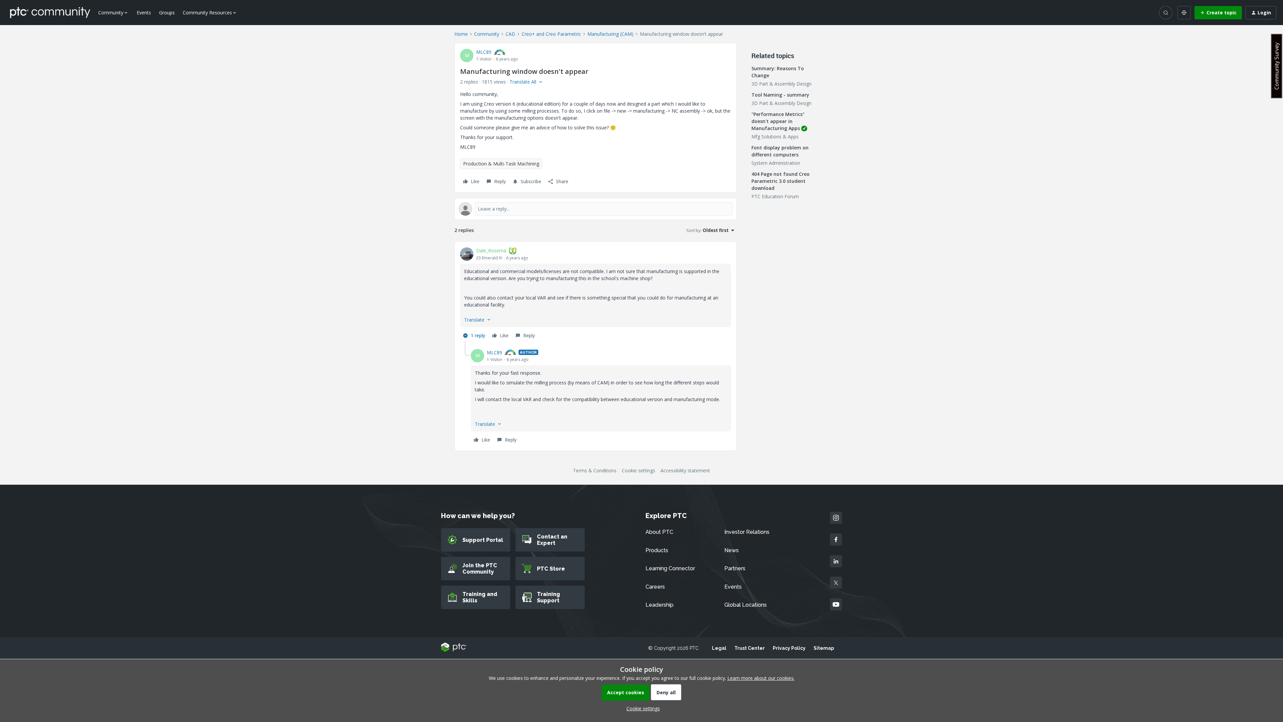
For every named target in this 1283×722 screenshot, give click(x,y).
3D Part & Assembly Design (781, 84)
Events (144, 12)
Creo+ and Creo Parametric (551, 34)
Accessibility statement (685, 470)
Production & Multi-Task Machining (501, 163)
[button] (1218, 12)
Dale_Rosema (491, 250)
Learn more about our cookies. (761, 678)
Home (461, 34)
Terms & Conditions (594, 470)
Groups (167, 12)
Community (486, 34)
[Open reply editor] (595, 209)
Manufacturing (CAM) (610, 34)
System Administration (775, 163)
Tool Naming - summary (780, 95)
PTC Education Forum (775, 196)
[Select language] (1184, 12)
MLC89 (483, 52)
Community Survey (1276, 66)
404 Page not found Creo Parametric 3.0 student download (780, 181)
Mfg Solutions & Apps (775, 136)
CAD (510, 34)
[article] (595, 294)
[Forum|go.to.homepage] (50, 12)
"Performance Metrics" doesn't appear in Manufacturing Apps (778, 121)
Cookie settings (638, 470)
